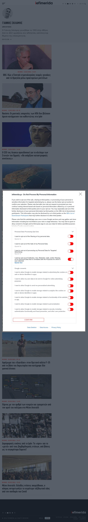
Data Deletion (31, 327)
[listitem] (44, 231)
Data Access (44, 327)
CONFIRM (29, 320)
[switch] (70, 236)
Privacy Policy (56, 327)
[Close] (81, 195)
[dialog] (44, 261)
